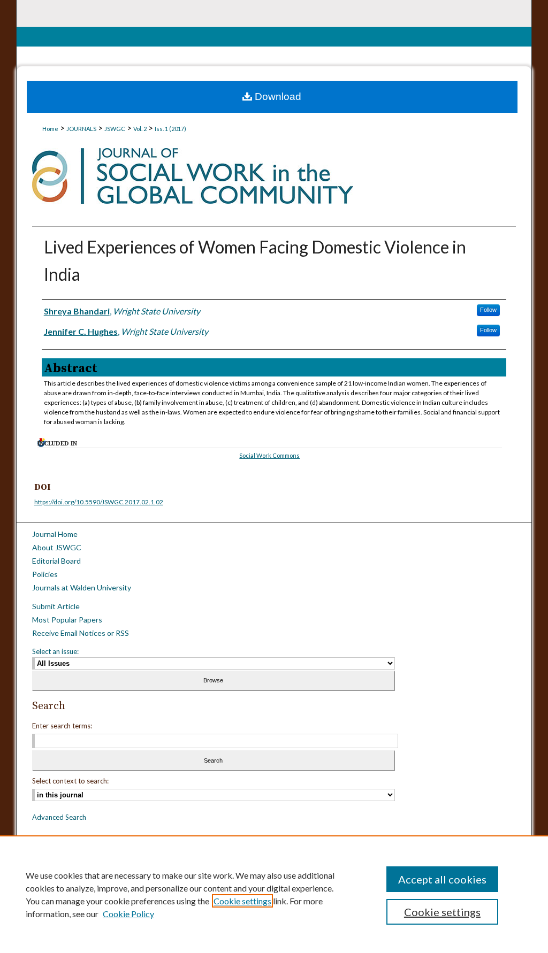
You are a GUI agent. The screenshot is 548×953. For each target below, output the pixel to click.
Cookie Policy (128, 914)
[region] (274, 894)
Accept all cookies (442, 879)
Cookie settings (242, 901)
